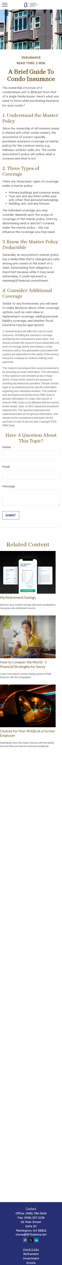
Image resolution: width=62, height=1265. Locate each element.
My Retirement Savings (18, 597)
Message (8, 486)
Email (6, 467)
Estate (31, 1263)
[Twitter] (31, 1240)
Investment (31, 1258)
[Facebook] (25, 1240)
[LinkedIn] (36, 1240)
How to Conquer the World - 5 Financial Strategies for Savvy (23, 664)
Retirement (31, 1254)
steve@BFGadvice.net (31, 1234)
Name (6, 447)
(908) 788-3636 (36, 1213)
